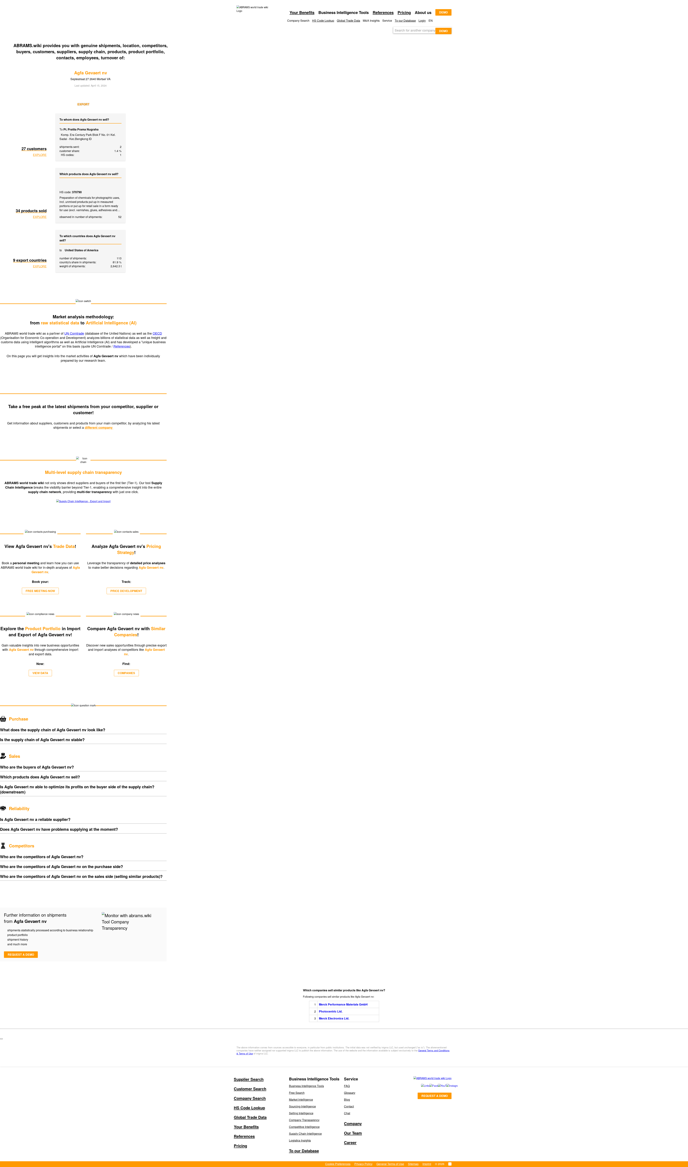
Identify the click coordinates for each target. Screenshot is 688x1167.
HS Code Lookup (323, 20)
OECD (157, 333)
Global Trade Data (348, 20)
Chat (347, 1113)
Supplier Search (249, 1079)
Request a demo (21, 954)
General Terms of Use (390, 1164)
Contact (349, 1106)
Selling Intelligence (301, 1113)
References (383, 12)
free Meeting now (40, 591)
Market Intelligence (301, 1099)
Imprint (426, 1164)
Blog (347, 1099)
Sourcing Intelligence (302, 1106)
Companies (126, 673)
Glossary (349, 1093)
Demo (443, 12)
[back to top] (1, 1038)
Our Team (353, 1133)
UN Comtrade (74, 333)
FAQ (347, 1086)
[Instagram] (447, 1085)
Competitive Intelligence (304, 1127)
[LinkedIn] (421, 1085)
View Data (40, 673)
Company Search (250, 1098)
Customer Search (250, 1089)
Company (353, 1123)
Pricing (404, 12)
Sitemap (413, 1164)
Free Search (297, 1093)
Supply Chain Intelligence (305, 1134)
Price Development (126, 591)
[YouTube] (438, 1085)
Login (422, 20)
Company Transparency (304, 1120)
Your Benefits (302, 12)
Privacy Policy (363, 1164)
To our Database (405, 20)
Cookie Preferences (337, 1164)
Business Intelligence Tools (306, 1086)
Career (350, 1142)
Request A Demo (434, 1096)
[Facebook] (430, 1085)
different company (99, 427)
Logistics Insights (300, 1140)
